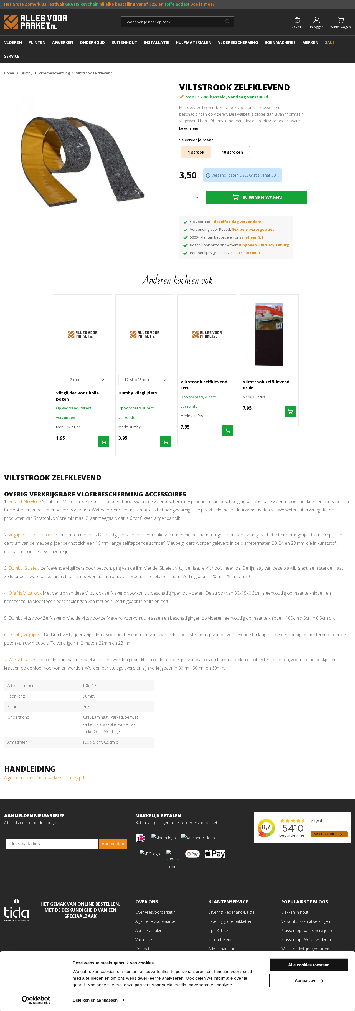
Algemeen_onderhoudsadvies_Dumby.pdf (44, 778)
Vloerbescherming (238, 42)
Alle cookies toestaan (308, 964)
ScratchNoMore (25, 501)
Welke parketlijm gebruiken (305, 948)
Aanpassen (305, 980)
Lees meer (189, 128)
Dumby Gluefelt (24, 568)
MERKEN (310, 42)
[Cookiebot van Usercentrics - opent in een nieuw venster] (36, 1000)
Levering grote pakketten (230, 921)
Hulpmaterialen (193, 42)
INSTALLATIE (156, 42)
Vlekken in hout (294, 912)
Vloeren (13, 42)
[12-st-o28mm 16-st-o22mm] (144, 379)
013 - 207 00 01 (248, 252)
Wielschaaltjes (22, 660)
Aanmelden (113, 844)
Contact (142, 948)
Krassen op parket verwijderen (308, 930)
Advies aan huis (222, 948)
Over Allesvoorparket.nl (155, 912)
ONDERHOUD (92, 42)
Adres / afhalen (148, 930)
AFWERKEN (62, 42)
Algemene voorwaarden (156, 921)
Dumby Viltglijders (26, 635)
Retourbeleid (219, 939)
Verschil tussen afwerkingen (305, 921)
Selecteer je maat (196, 140)
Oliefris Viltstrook (25, 593)
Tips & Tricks (219, 930)
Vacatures (144, 939)
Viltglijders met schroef (31, 535)
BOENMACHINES (280, 42)
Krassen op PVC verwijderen (306, 939)
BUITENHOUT (124, 42)
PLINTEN (37, 42)
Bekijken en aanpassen (95, 1000)
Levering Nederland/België (231, 912)
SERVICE (11, 56)
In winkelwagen (262, 197)
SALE (329, 42)
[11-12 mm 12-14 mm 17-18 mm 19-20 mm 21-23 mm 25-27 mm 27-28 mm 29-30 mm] (82, 379)
